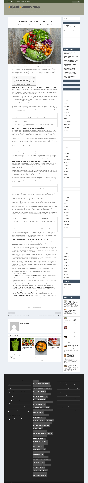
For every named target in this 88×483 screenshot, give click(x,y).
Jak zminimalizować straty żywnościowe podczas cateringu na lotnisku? (28, 278)
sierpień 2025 (66, 127)
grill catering (49, 420)
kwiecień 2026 (66, 103)
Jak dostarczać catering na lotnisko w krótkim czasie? (68, 395)
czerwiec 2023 (66, 168)
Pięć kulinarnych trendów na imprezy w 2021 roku (53, 348)
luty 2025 (66, 144)
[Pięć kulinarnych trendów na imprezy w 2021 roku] (54, 342)
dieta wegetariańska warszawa (40, 415)
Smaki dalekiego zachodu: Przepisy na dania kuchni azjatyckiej (19, 418)
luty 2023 (66, 180)
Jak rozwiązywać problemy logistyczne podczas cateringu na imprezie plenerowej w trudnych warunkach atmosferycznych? (67, 384)
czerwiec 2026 (66, 97)
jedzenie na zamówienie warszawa (41, 425)
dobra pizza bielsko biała (39, 417)
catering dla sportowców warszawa (42, 394)
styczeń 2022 (66, 218)
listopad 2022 (66, 189)
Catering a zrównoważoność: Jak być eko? (22, 295)
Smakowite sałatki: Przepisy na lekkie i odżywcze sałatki (70, 310)
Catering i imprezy (31, 11)
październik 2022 (67, 191)
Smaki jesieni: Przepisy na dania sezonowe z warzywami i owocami (17, 387)
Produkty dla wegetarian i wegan (41, 451)
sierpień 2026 (66, 91)
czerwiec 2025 (66, 133)
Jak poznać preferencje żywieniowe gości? (20, 80)
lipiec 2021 (66, 227)
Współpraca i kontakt (19, 11)
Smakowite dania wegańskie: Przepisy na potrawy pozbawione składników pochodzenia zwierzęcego (18, 410)
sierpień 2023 (66, 162)
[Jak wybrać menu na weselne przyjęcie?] (34, 46)
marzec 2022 (66, 212)
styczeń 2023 (66, 183)
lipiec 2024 (66, 147)
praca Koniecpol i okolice (39, 449)
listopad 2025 (66, 118)
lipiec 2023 (66, 165)
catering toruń (48, 401)
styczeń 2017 (66, 277)
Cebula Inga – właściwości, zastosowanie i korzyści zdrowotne (71, 328)
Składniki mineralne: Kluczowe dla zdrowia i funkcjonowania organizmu (70, 356)
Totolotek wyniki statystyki (40, 470)
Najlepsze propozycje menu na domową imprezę (23, 292)
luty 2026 (66, 109)
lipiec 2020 (66, 247)
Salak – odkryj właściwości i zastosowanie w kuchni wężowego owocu (71, 40)
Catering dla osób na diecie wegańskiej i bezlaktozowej (25, 283)
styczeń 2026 (66, 112)
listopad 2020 (66, 241)
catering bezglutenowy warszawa (41, 383)
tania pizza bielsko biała (39, 467)
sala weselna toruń (45, 459)
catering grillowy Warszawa (40, 396)
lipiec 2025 (66, 130)
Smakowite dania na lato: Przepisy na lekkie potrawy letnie (19, 380)
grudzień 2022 (67, 186)
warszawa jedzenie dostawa (40, 475)
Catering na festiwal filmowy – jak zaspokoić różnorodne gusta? (66, 406)
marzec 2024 (66, 153)
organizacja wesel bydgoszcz (40, 441)
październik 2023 (67, 159)
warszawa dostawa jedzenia (40, 472)
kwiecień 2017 (66, 271)
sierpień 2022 (66, 197)
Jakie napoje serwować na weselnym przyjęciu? (21, 84)
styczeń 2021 (66, 236)
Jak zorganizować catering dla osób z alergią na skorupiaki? (67, 398)
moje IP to (50, 433)
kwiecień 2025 (66, 139)
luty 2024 (66, 156)
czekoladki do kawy (48, 409)
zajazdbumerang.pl (27, 24)
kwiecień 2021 (66, 233)
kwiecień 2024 (66, 150)
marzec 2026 (66, 106)
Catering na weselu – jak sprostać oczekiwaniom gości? (71, 53)
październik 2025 (67, 121)
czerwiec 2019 (66, 259)
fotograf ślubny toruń (38, 420)
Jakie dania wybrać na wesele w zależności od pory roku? (23, 81)
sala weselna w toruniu (39, 462)
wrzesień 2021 (67, 221)
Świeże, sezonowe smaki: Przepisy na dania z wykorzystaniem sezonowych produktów (17, 399)
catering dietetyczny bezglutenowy (42, 386)
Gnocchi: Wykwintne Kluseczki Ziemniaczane (70, 77)
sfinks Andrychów (37, 465)
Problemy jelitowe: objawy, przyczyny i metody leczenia (70, 73)
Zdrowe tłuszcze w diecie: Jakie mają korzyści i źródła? (70, 35)
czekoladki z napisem (38, 412)
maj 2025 (66, 136)
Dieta (39, 11)
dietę (26, 151)
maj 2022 (66, 206)
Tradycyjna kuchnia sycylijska (20, 1)
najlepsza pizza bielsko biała (40, 436)
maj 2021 (66, 230)
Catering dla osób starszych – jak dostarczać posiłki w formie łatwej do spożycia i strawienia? (71, 302)
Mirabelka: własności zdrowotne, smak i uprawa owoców (70, 44)
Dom (10, 11)
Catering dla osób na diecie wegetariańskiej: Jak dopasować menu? (67, 410)
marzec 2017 (66, 274)
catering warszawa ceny (39, 404)
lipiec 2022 (66, 200)
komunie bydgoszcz (38, 428)
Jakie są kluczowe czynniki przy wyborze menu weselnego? (24, 79)
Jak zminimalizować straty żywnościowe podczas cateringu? (26, 275)
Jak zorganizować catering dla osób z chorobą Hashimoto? (40, 358)
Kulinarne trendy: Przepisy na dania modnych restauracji (17, 395)
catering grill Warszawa (39, 399)
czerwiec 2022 (66, 203)
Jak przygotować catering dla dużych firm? (28, 348)
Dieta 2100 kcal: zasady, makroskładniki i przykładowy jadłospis (70, 26)
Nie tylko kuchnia (47, 11)
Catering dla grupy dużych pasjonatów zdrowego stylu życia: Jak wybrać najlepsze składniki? (15, 355)
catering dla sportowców (39, 391)
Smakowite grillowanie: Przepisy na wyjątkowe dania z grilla (19, 391)
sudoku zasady (47, 465)
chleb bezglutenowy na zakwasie (41, 407)
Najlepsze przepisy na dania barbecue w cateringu (70, 337)
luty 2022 (66, 215)
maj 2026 (66, 100)
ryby (16, 209)
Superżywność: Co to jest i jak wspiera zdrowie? (70, 65)
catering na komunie (38, 401)
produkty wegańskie (38, 454)
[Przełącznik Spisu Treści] (33, 78)
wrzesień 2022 (67, 194)
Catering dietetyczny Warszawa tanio (42, 388)
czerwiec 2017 (66, 265)
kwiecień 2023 (66, 174)
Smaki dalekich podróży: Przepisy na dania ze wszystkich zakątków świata (17, 414)
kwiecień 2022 (66, 209)
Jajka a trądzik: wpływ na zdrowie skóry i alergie (71, 57)
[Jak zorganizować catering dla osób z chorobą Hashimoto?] (41, 346)
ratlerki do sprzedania (38, 457)
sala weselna (36, 459)
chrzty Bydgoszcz (37, 409)
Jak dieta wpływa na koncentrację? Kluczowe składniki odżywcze (71, 61)
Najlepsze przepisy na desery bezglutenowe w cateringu (70, 69)
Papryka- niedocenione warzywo (15, 403)
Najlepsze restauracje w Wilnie (14, 384)
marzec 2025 (66, 141)
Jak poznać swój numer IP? (72, 366)
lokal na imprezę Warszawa (39, 433)
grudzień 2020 (67, 238)
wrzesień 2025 (67, 124)
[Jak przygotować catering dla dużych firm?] (28, 342)
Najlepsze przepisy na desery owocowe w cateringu (67, 388)
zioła (34, 171)
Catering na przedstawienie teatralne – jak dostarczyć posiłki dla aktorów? (66, 391)
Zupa (38, 190)
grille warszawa (37, 423)
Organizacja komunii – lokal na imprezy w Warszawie (68, 379)
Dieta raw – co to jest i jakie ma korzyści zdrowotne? (70, 31)
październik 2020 (67, 244)
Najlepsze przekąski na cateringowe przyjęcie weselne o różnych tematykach (70, 319)
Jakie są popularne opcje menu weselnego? (21, 82)
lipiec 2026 (66, 94)
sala (47, 457)
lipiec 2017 (66, 262)
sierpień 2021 (66, 224)
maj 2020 (66, 253)
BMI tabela (35, 380)
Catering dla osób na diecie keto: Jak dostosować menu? (67, 402)
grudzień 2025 (67, 115)
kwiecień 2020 (66, 256)
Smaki (55, 11)
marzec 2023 (66, 177)
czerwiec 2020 (66, 250)
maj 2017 (66, 268)
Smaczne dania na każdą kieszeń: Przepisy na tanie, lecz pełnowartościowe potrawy (19, 406)
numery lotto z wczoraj (39, 438)
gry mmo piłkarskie (47, 423)
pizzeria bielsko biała (38, 446)
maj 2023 (66, 171)
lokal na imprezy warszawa (39, 430)
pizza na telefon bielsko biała (40, 444)
